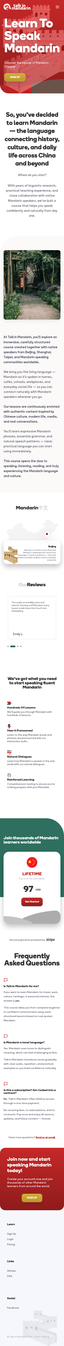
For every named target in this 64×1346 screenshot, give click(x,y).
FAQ (9, 1276)
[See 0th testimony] (8, 646)
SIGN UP (15, 77)
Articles (11, 1270)
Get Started (32, 901)
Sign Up (11, 1233)
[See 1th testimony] (11, 646)
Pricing (11, 1244)
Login (10, 1239)
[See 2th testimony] (16, 646)
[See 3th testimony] (21, 646)
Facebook (13, 1307)
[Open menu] (57, 7)
